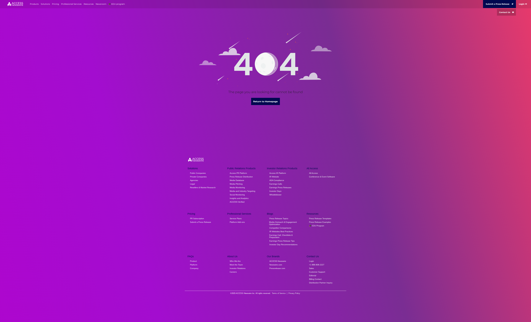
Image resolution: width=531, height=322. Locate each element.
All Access (313, 173)
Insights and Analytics (239, 198)
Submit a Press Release (497, 4)
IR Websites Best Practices (281, 231)
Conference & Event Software (322, 177)
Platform (193, 265)
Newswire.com (275, 265)
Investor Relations (237, 268)
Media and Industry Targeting (242, 191)
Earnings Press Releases (280, 187)
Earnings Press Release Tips (282, 241)
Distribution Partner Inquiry (320, 283)
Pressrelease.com (277, 268)
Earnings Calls (275, 184)
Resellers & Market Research (203, 187)
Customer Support (317, 272)
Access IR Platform (277, 173)
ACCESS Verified (237, 202)
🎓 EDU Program (316, 226)
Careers (233, 272)
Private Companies (198, 177)
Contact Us (504, 12)
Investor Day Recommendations (283, 244)
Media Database (237, 180)
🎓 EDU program (116, 4)
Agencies (194, 180)
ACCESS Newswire (277, 261)
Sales (311, 268)
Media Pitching (236, 184)
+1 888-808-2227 (316, 265)
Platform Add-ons (237, 222)
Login (522, 4)
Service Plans (236, 218)
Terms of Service (279, 293)
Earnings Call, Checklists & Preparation (281, 236)
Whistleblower (275, 195)
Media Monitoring (237, 187)
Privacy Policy (294, 293)
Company (194, 268)
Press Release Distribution (241, 177)
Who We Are (235, 261)
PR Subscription (197, 218)
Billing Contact (315, 279)
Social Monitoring (237, 195)
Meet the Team (236, 265)
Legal (192, 184)
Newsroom (101, 4)
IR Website (274, 177)
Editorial (312, 275)
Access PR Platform (238, 173)
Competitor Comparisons (280, 228)
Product (193, 261)
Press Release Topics (278, 218)
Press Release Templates (320, 218)
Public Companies (198, 173)
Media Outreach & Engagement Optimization (283, 223)
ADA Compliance (276, 180)
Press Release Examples (320, 222)
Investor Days (275, 191)
